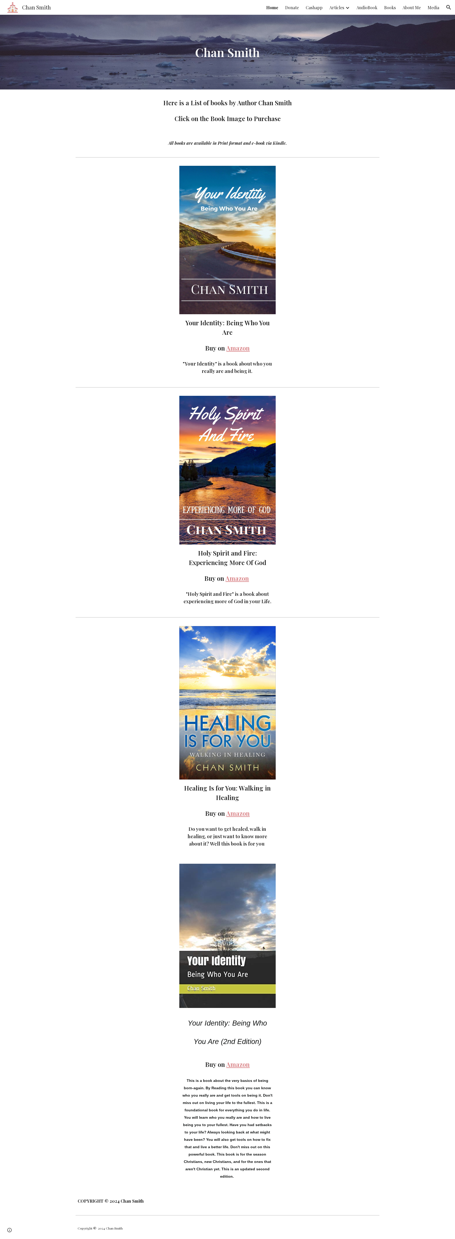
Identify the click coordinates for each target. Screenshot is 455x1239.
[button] (448, 7)
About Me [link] (412, 7)
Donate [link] (292, 7)
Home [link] (272, 7)
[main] (227, 52)
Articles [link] (336, 7)
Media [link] (433, 7)
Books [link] (390, 7)
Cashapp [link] (314, 7)
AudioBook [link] (367, 7)
